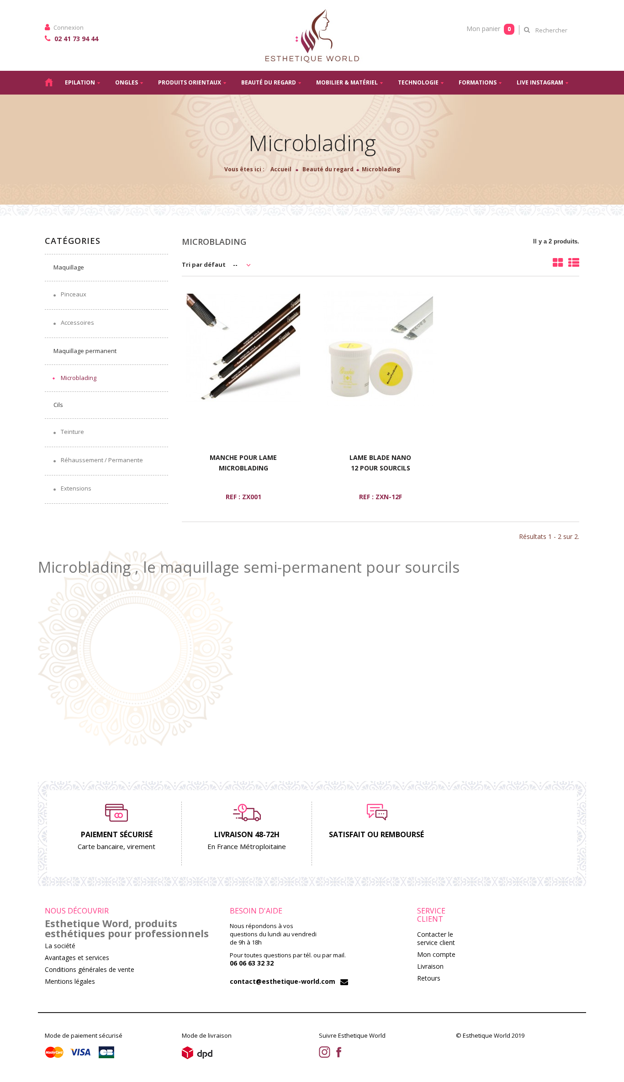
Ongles (126, 82)
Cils (58, 405)
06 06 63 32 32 (252, 963)
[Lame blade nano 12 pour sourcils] (380, 348)
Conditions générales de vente (89, 969)
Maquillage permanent (84, 351)
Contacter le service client (436, 938)
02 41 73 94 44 (75, 38)
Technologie (418, 82)
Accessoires (76, 322)
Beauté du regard (268, 82)
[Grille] (558, 262)
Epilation (80, 82)
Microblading (78, 378)
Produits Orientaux (189, 82)
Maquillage (68, 267)
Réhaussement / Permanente (101, 460)
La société (60, 945)
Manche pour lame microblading (243, 462)
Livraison (430, 966)
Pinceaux (72, 294)
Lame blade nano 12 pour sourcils (380, 462)
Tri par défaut (204, 264)
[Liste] (573, 262)
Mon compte (436, 954)
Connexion (68, 27)
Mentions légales (70, 981)
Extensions (75, 488)
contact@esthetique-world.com (282, 981)
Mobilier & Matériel (347, 82)
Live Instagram (540, 82)
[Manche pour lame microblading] (243, 348)
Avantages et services (77, 957)
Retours (428, 978)
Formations (478, 82)
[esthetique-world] (312, 35)
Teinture (71, 432)
